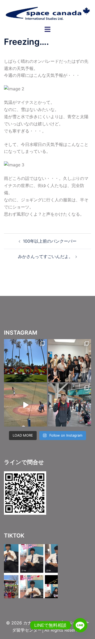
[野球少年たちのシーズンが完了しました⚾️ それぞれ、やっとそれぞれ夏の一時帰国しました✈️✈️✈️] (69, 405)
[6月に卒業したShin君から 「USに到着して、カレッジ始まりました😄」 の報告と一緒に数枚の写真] (25, 360)
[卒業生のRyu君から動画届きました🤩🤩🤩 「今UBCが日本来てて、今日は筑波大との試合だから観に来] (25, 405)
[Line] (80, 625)
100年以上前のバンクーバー (50, 241)
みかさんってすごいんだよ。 (45, 256)
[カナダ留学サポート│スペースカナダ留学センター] (47, 12)
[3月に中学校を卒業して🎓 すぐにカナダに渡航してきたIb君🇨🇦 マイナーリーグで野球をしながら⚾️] (69, 360)
